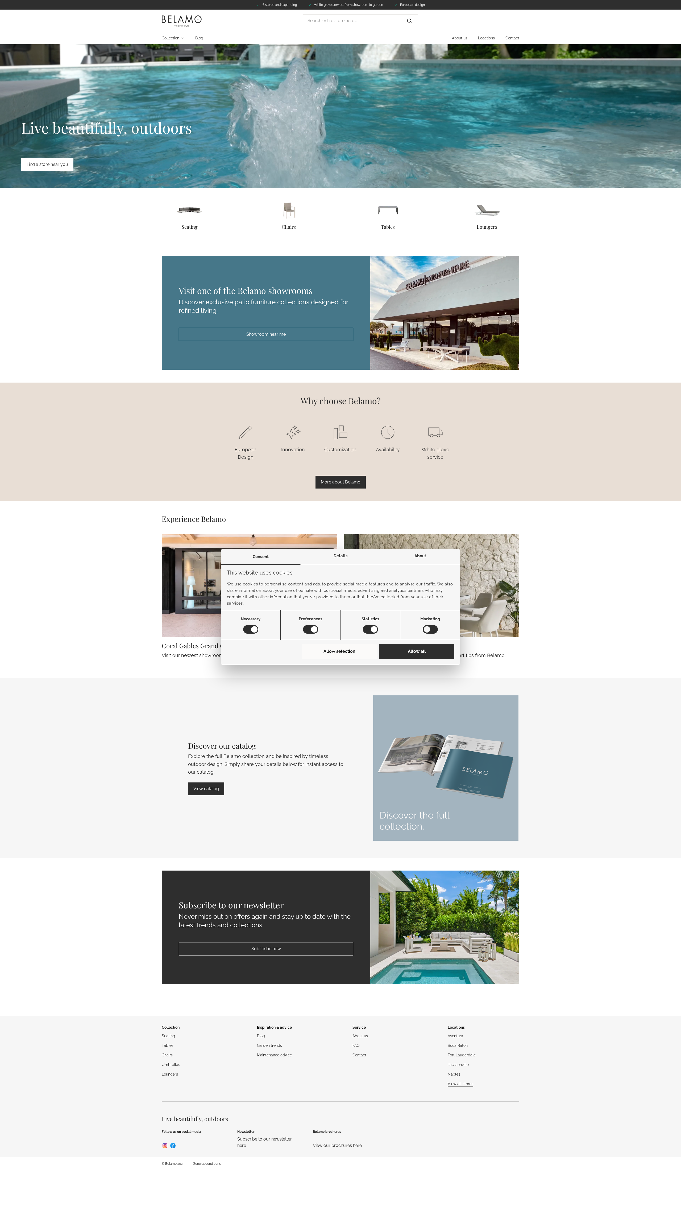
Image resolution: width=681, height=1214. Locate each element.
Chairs (289, 227)
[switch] (310, 629)
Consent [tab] (261, 556)
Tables (388, 227)
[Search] (409, 20)
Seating (190, 227)
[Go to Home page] (182, 21)
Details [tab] (340, 555)
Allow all (417, 651)
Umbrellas (171, 1065)
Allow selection (339, 651)
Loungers (487, 227)
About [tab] (420, 555)
